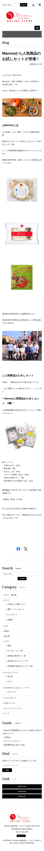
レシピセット (12, 614)
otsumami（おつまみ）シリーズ (16, 688)
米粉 (9, 645)
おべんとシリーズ (11, 672)
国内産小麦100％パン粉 (16, 656)
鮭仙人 (7, 631)
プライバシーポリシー (12, 741)
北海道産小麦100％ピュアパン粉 (20, 666)
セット (7, 600)
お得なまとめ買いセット (16, 604)
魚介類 (7, 636)
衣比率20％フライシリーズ (17, 661)
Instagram (22, 791)
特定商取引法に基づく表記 (14, 745)
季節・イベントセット (16, 609)
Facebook (22, 796)
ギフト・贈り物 (10, 595)
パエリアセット (10, 698)
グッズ (7, 713)
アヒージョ (11, 692)
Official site (22, 786)
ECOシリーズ (9, 703)
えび (6, 626)
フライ (7, 641)
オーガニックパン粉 (15, 651)
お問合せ (7, 737)
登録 (7, 770)
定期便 (10, 620)
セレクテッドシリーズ (13, 708)
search (23, 5)
